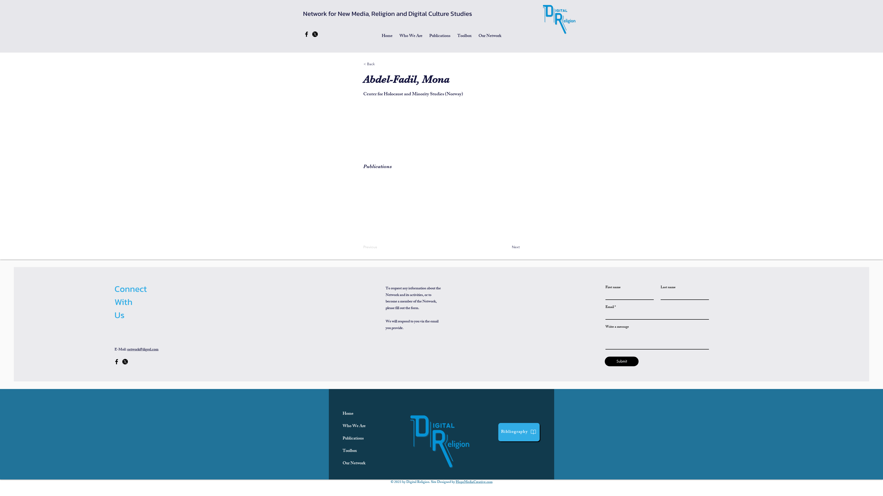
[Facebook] (306, 34)
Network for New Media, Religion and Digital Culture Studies (387, 13)
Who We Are (354, 426)
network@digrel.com (142, 350)
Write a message (617, 327)
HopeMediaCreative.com (474, 482)
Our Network (354, 463)
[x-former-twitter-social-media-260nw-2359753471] (315, 34)
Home (348, 414)
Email (609, 307)
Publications (353, 438)
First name (613, 287)
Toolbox (350, 451)
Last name (668, 287)
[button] (440, 36)
